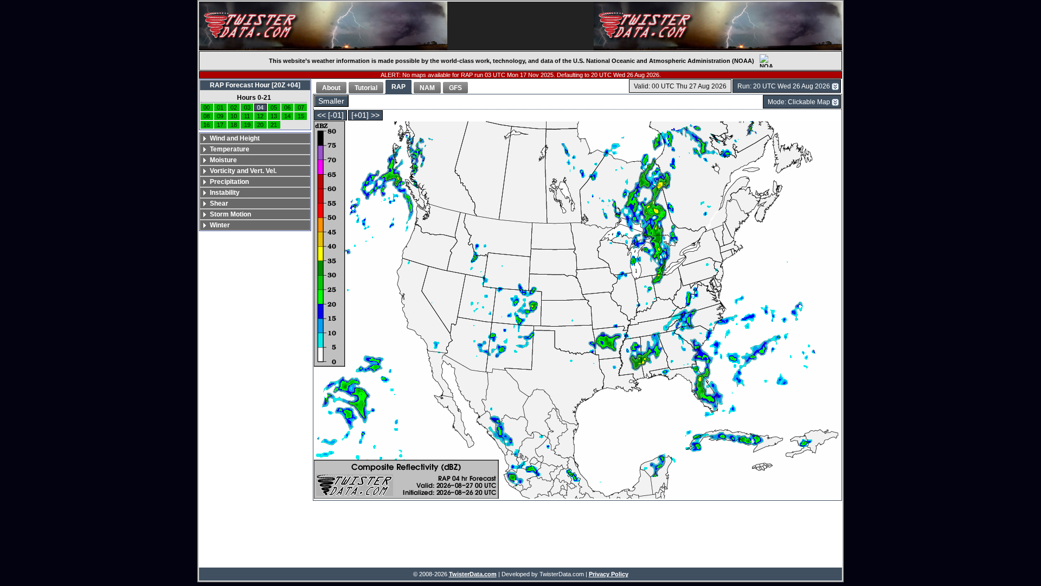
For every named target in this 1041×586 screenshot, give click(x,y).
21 (274, 125)
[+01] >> (365, 115)
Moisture (223, 160)
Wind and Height (235, 138)
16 (206, 125)
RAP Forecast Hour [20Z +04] (255, 85)
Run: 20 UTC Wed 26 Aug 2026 (783, 86)
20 (260, 125)
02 (233, 107)
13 (274, 116)
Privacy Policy (608, 574)
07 (301, 107)
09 (220, 116)
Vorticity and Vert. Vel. (243, 171)
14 (287, 116)
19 (247, 125)
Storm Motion (230, 214)
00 (206, 107)
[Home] (323, 26)
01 (220, 107)
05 (274, 107)
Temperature (229, 149)
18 (233, 125)
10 (233, 116)
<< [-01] (330, 115)
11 (247, 116)
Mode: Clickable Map (799, 102)
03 (247, 107)
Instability (225, 192)
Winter (220, 225)
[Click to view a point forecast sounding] (577, 310)
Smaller (331, 101)
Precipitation (229, 182)
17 (220, 125)
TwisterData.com (473, 574)
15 (301, 116)
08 (206, 116)
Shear (219, 203)
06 (287, 107)
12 (260, 116)
